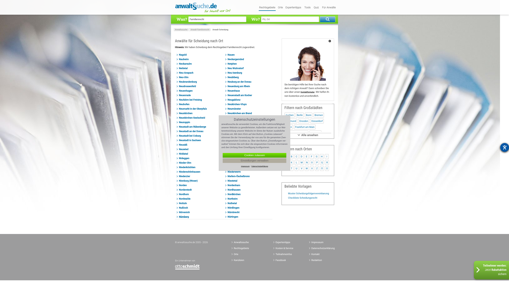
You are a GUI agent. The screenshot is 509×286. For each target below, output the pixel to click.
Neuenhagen (186, 90)
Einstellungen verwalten (254, 160)
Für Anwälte (329, 7)
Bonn (308, 115)
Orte (280, 7)
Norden (183, 185)
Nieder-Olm (185, 162)
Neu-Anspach (186, 72)
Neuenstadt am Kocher (240, 95)
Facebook (281, 260)
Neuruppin (184, 122)
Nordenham (234, 185)
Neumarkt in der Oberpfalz (193, 108)
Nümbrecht (234, 212)
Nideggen (184, 158)
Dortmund (291, 121)
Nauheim (184, 59)
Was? (182, 19)
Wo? (255, 19)
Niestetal (232, 180)
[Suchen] (327, 19)
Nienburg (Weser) (188, 180)
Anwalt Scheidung (220, 29)
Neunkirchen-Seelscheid (192, 117)
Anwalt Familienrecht (200, 29)
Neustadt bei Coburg (190, 135)
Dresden (303, 121)
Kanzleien (239, 260)
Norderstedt (185, 189)
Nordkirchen (234, 194)
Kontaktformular (308, 92)
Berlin (300, 115)
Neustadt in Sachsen (190, 140)
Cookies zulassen (254, 155)
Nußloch (183, 207)
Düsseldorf (317, 121)
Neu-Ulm (183, 77)
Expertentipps (293, 7)
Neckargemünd (236, 59)
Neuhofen (184, 104)
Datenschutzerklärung (320, 248)
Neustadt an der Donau (191, 131)
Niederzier (184, 176)
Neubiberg (233, 77)
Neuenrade (185, 95)
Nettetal (183, 68)
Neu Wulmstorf (236, 68)
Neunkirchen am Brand (240, 113)
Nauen (231, 54)
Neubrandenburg (188, 81)
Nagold (183, 54)
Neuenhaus (234, 90)
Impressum (317, 242)
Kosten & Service (284, 248)
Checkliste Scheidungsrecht (302, 197)
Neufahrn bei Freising (190, 99)
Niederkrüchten (187, 167)
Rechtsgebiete (267, 7)
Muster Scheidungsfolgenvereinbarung (308, 193)
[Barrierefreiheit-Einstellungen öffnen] (504, 147)
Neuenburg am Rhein (239, 86)
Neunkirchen (185, 113)
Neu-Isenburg (235, 72)
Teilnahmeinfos (284, 254)
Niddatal (183, 153)
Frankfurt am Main (305, 127)
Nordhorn (184, 194)
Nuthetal (232, 203)
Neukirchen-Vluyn (237, 104)
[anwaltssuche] (203, 12)
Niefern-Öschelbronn (239, 176)
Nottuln (183, 203)
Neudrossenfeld (187, 86)
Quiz (316, 7)
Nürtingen (233, 216)
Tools (307, 7)
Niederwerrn (234, 171)
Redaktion (316, 260)
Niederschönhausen (189, 171)
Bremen (319, 115)
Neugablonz (234, 99)
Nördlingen (233, 207)
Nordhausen (234, 189)
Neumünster (234, 108)
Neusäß (183, 144)
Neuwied (183, 149)
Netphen (232, 63)
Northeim (233, 198)
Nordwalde (184, 198)
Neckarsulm (185, 63)
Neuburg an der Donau (239, 81)
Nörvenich (184, 212)
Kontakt (315, 254)
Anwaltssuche (181, 29)
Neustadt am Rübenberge (192, 126)
